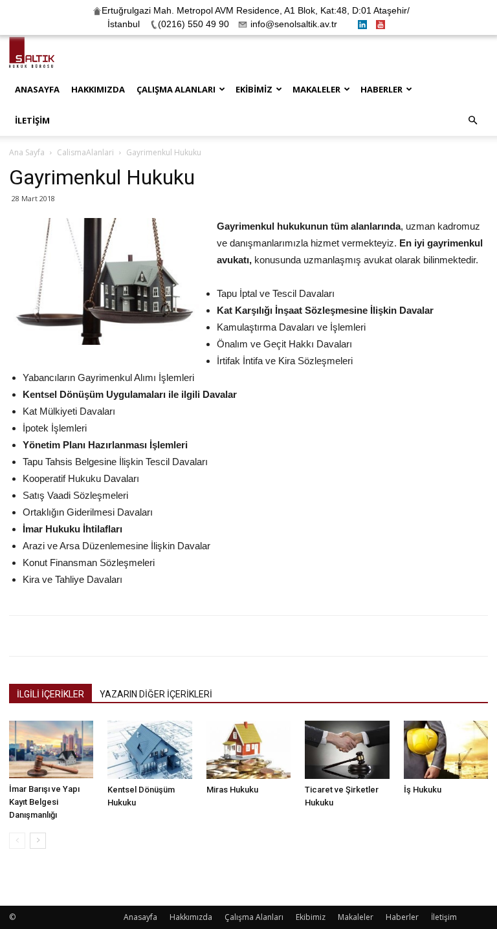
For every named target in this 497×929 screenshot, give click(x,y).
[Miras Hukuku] (248, 750)
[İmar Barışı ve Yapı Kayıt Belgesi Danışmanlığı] (51, 749)
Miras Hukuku (232, 789)
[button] (472, 121)
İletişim (32, 120)
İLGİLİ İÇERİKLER (50, 694)
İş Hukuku (422, 789)
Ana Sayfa (27, 152)
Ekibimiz (254, 89)
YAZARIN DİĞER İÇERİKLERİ (156, 694)
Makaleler (316, 89)
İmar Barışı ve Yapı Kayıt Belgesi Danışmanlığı (44, 802)
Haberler (381, 89)
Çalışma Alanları (176, 89)
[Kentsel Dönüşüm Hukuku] (149, 750)
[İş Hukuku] (446, 750)
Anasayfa (37, 89)
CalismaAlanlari (85, 152)
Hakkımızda (98, 89)
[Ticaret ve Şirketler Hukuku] (347, 750)
